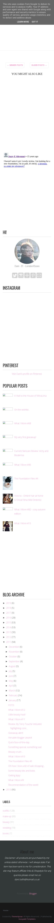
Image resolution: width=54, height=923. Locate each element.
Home (5, 910)
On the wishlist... (22, 409)
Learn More (23, 22)
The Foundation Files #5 (20, 761)
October (13, 656)
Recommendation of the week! (23, 784)
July (10, 671)
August (12, 666)
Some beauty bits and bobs (21, 770)
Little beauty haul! (16, 714)
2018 (8, 607)
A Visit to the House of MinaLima (30, 395)
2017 (8, 612)
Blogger (33, 893)
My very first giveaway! (25, 437)
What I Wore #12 (16, 709)
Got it (35, 22)
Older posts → (39, 65)
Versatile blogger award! (20, 737)
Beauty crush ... (15, 751)
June (11, 675)
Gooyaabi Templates (27, 919)
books (6, 833)
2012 (8, 637)
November (14, 651)
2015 (8, 622)
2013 (8, 632)
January (12, 700)
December (14, 646)
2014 (8, 627)
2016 (8, 617)
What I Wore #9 (16, 780)
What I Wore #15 (22, 523)
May (11, 680)
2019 (8, 603)
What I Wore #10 (16, 756)
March (12, 690)
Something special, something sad (24, 747)
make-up (7, 816)
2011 (8, 641)
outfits (6, 810)
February (13, 695)
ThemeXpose (17, 916)
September (14, 661)
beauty (6, 822)
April (11, 685)
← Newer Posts (15, 65)
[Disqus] (27, 114)
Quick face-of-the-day (18, 742)
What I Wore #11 (16, 719)
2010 (8, 789)
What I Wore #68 (22, 423)
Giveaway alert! (15, 732)
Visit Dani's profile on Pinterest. (27, 373)
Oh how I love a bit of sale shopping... (26, 765)
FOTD (11, 705)
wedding (7, 827)
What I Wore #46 (22, 464)
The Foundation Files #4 (26, 478)
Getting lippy (14, 775)
